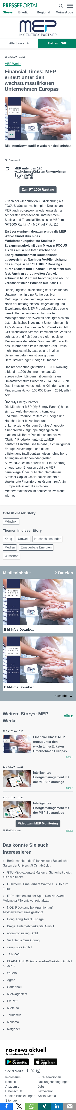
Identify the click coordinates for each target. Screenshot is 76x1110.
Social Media (47, 1096)
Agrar (11, 980)
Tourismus (14, 1015)
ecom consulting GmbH (23, 933)
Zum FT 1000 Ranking (38, 189)
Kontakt (10, 1082)
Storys (8, 12)
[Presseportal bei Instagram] (37, 1070)
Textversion (46, 1091)
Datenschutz (14, 1091)
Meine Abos (64, 12)
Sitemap (11, 1100)
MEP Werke (13, 63)
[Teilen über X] (19, 1106)
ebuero (12, 973)
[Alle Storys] (38, 35)
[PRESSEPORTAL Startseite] (20, 5)
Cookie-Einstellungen (20, 1096)
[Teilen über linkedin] (57, 1106)
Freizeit (12, 1001)
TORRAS (13, 954)
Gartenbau (14, 987)
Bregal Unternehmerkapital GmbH (30, 926)
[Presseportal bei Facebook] (26, 1071)
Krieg (8, 538)
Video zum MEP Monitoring (38, 823)
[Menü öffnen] (70, 5)
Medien (10, 547)
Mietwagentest (17, 994)
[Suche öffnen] (60, 5)
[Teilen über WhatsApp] (31, 1106)
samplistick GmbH (19, 947)
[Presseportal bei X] (31, 1071)
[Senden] (69, 1106)
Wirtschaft (11, 556)
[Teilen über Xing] (44, 1106)
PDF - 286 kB (40, 173)
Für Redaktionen (49, 1077)
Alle (67, 716)
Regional (43, 12)
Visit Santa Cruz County (23, 940)
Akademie (12, 1086)
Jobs (41, 1086)
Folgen (53, 43)
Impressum (12, 1077)
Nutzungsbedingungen (53, 1082)
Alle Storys (17, 43)
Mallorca (13, 1022)
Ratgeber (13, 1029)
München (11, 521)
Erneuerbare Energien (36, 547)
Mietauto (13, 1008)
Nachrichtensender (47, 538)
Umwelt (23, 538)
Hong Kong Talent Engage (25, 919)
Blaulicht (24, 12)
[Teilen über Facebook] (6, 1106)
